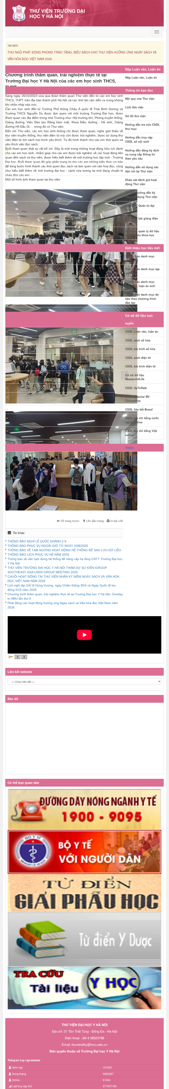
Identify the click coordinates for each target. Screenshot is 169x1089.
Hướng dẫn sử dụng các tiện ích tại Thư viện (141, 169)
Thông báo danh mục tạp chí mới (142, 271)
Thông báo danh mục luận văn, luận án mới (140, 284)
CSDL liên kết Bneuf (138, 409)
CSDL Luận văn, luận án (141, 331)
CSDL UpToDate (136, 388)
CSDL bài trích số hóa (140, 349)
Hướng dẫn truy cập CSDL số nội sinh (138, 139)
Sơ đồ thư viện (135, 116)
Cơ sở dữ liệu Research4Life (134, 377)
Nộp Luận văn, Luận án (141, 77)
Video (129, 447)
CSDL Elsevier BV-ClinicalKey (137, 398)
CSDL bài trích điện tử (140, 366)
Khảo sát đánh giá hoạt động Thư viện (141, 182)
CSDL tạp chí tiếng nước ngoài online (142, 420)
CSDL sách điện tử (138, 358)
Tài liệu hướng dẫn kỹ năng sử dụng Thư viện (141, 194)
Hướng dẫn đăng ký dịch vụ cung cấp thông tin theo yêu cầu (142, 154)
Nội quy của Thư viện (139, 98)
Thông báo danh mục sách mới (139, 258)
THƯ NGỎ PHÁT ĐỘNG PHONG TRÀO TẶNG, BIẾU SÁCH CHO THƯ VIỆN (84, 52)
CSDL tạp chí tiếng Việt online (141, 433)
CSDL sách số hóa (137, 340)
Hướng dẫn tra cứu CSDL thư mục (142, 126)
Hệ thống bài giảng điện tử (141, 220)
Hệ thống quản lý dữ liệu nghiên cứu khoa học (142, 233)
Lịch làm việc (134, 107)
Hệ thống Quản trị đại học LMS (139, 207)
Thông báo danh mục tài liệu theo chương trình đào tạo (142, 298)
